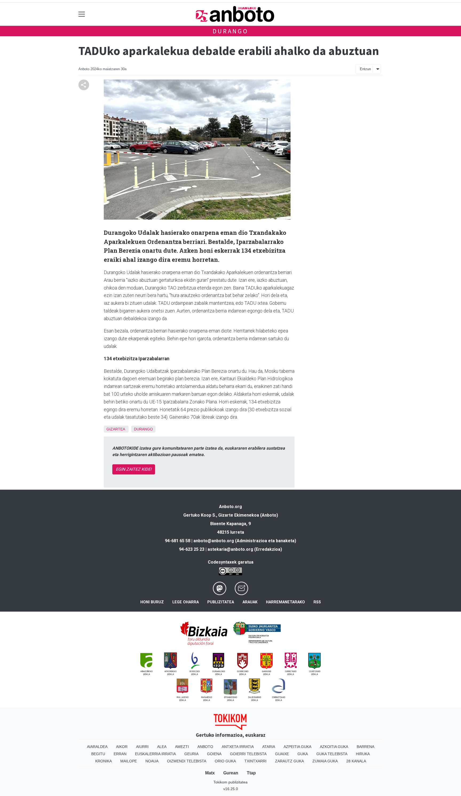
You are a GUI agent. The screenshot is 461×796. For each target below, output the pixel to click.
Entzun (365, 69)
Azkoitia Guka (334, 746)
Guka (302, 754)
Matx (210, 773)
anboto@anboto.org (213, 540)
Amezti (182, 746)
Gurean (230, 773)
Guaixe (282, 754)
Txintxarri (255, 761)
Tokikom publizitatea (230, 782)
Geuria (191, 754)
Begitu (98, 754)
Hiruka (363, 754)
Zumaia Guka (325, 761)
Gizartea (115, 429)
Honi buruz (152, 602)
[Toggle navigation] (82, 14)
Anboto (205, 746)
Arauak (250, 602)
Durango (230, 31)
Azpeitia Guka (297, 746)
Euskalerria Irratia (155, 754)
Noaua (151, 761)
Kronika (103, 761)
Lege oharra (185, 602)
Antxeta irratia (238, 746)
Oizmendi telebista (186, 761)
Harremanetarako (285, 602)
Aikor (122, 746)
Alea (161, 746)
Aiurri (142, 746)
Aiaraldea (97, 746)
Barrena (365, 746)
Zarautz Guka (289, 761)
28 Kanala (356, 761)
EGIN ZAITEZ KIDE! (134, 469)
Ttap (251, 773)
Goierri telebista (248, 754)
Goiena (214, 754)
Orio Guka (225, 761)
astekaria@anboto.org (230, 549)
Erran (120, 754)
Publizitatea (220, 602)
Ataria (268, 746)
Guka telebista (331, 754)
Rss (317, 602)
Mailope (128, 761)
